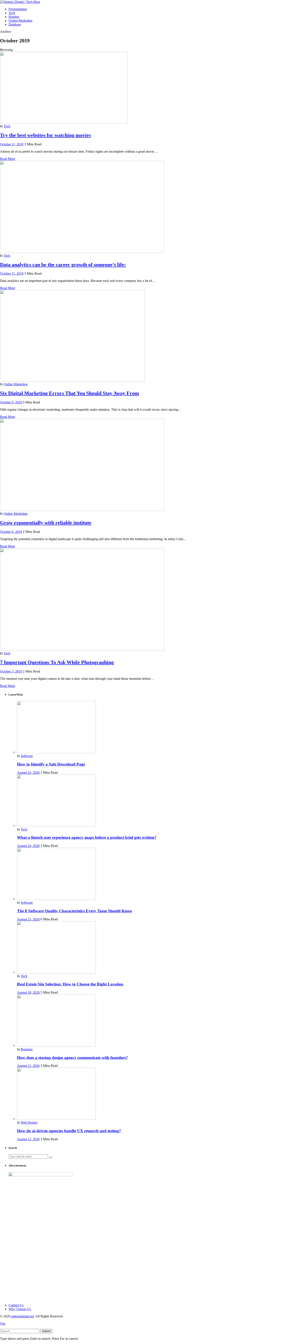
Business (27, 1049)
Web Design (29, 1122)
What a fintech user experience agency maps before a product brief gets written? (86, 837)
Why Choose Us (20, 1309)
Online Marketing (15, 384)
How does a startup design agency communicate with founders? (72, 1057)
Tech (7, 126)
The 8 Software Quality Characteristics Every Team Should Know (74, 911)
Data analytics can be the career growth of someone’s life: (63, 264)
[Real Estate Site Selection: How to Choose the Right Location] (56, 972)
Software (27, 756)
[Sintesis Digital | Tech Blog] (20, 2)
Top (2, 1323)
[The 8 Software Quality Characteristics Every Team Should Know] (56, 899)
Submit (46, 1331)
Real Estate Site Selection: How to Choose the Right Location (70, 984)
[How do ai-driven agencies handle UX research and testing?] (56, 1118)
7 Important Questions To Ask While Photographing (57, 662)
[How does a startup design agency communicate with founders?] (56, 1045)
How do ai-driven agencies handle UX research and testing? (69, 1131)
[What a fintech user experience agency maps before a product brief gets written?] (56, 825)
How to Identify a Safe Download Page (51, 764)
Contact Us (16, 1305)
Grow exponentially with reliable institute (45, 522)
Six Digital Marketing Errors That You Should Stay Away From (69, 393)
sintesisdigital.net (22, 1316)
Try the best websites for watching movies (45, 135)
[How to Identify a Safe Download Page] (56, 752)
